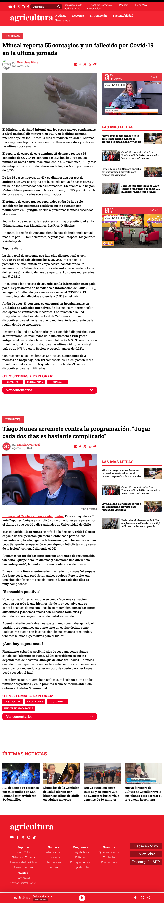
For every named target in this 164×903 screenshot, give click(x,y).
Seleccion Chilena (23, 857)
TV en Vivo (141, 5)
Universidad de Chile (23, 862)
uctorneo (57, 701)
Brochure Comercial (101, 5)
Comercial (23, 878)
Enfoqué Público (80, 862)
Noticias (60, 15)
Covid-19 (12, 381)
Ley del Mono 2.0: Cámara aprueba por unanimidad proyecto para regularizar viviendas (121, 171)
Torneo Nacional (23, 867)
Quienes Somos (109, 852)
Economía (53, 857)
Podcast (123, 5)
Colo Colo (23, 852)
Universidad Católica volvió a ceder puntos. (33, 516)
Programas (62, 20)
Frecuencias (94, 8)
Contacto (109, 857)
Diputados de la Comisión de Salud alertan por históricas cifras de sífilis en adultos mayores (61, 793)
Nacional (12, 36)
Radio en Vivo (72, 8)
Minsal (57, 381)
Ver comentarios (19, 390)
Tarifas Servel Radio (23, 883)
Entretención (98, 15)
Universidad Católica (18, 708)
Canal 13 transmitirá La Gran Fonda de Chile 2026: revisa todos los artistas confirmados (140, 155)
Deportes (78, 15)
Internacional (53, 862)
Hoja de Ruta (80, 867)
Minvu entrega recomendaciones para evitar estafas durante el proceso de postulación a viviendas (121, 138)
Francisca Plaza (27, 62)
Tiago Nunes (35, 701)
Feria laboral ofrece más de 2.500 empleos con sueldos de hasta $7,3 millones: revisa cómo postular (140, 188)
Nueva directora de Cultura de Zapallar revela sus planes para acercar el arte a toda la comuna (143, 793)
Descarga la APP (73, 4)
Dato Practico (53, 852)
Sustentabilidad (123, 15)
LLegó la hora (80, 852)
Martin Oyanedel (28, 444)
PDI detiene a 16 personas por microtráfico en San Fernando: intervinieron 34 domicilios (20, 793)
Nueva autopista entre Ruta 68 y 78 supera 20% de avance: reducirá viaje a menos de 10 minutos (101, 793)
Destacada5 (35, 381)
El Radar (80, 857)
